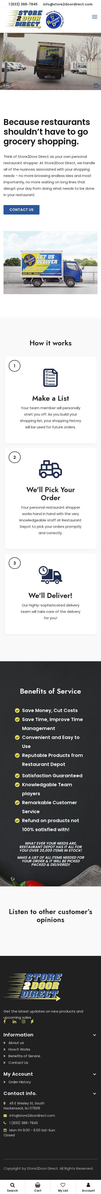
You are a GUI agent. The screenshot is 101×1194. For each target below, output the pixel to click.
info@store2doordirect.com (68, 4)
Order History (19, 1081)
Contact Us (18, 1062)
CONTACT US (21, 209)
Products (63, 1188)
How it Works (19, 1049)
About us (16, 1042)
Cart (37, 1191)
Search (12, 1191)
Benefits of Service (24, 1055)
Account (88, 1191)
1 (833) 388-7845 (23, 4)
